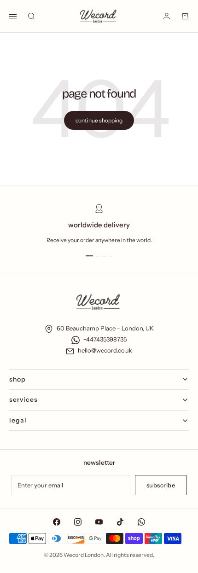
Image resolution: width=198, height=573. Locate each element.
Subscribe (160, 485)
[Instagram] (78, 522)
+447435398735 (105, 339)
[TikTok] (120, 522)
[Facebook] (56, 522)
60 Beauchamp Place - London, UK (105, 328)
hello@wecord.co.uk (105, 350)
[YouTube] (99, 522)
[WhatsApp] (141, 522)
